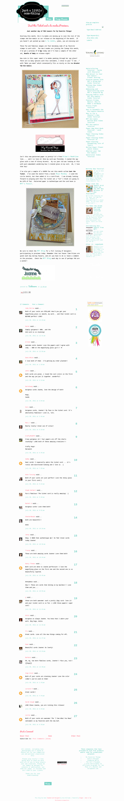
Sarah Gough (29, 702)
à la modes (50, 41)
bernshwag (29, 386)
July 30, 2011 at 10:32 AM (35, 544)
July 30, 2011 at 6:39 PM (34, 724)
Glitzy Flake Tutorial (91, 106)
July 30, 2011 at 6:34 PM (34, 709)
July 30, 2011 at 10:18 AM (35, 528)
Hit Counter (62, 764)
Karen (27, 326)
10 (75, 460)
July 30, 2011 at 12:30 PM (35, 667)
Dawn (27, 644)
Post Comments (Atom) (42, 739)
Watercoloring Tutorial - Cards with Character (94, 70)
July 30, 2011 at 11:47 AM (35, 638)
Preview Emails (99, 32)
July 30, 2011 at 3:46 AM (34, 416)
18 (75, 582)
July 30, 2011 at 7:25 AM (34, 468)
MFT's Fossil (26, 184)
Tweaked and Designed (53, 798)
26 (75, 703)
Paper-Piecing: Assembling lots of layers (95, 143)
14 (75, 517)
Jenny (27, 535)
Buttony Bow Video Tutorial (93, 86)
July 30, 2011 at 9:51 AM (34, 510)
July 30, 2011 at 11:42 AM (35, 625)
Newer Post (24, 736)
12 (75, 491)
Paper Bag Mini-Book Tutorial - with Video (94, 130)
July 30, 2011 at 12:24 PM (35, 651)
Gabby (27, 459)
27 (75, 716)
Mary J (27, 423)
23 (75, 658)
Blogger (81, 798)
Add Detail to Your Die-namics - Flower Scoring (94, 75)
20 (75, 616)
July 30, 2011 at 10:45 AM (35, 575)
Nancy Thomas (30, 564)
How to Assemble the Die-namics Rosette (95, 110)
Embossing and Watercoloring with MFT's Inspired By (95, 90)
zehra (27, 371)
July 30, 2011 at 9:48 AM (34, 497)
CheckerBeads (30, 517)
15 (75, 535)
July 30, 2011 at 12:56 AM (35, 351)
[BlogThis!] (26, 292)
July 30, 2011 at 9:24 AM (34, 484)
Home (49, 18)
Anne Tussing (30, 475)
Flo (27, 631)
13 (75, 504)
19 (75, 598)
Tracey (27, 550)
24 (75, 674)
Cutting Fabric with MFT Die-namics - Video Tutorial (94, 96)
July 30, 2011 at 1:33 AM (34, 364)
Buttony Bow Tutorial (95, 169)
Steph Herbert (30, 490)
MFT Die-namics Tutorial (92, 125)
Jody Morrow (29, 308)
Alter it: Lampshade (94, 244)
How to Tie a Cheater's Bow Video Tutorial (93, 115)
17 (75, 564)
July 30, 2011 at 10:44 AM (35, 557)
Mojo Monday (61, 174)
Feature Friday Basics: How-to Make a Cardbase (93, 102)
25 (75, 689)
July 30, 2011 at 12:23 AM (35, 320)
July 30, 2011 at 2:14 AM (34, 380)
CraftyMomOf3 (30, 436)
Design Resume (61, 18)
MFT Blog (41, 251)
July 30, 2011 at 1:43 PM (34, 682)
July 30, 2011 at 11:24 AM (35, 609)
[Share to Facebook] (30, 292)
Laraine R (29, 689)
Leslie (27, 715)
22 (75, 645)
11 (75, 475)
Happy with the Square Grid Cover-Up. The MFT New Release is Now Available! (95, 189)
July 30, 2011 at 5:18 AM (34, 430)
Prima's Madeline (70, 157)
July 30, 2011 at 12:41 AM (35, 336)
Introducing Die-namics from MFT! (95, 227)
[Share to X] (28, 292)
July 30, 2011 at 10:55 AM (35, 591)
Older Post (75, 736)
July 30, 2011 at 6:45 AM (34, 453)
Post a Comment (26, 731)
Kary (27, 407)
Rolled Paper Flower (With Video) (94, 148)
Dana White (29, 358)
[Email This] (24, 292)
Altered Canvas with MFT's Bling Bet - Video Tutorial (94, 81)
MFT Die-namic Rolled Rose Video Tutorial (94, 120)
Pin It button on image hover (62, 800)
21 (75, 632)
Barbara (28, 657)
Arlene (27, 342)
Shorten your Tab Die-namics (93, 152)
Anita (27, 615)
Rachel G (28, 503)
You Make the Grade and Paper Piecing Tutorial (94, 208)
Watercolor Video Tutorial (93, 156)
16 (75, 551)
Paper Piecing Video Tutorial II (94, 138)
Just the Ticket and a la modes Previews (48, 25)
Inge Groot (29, 673)
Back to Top (88, 798)
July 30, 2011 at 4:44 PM (34, 696)
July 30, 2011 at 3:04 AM (34, 401)
